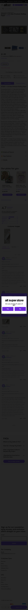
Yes (8, 309)
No (20, 309)
